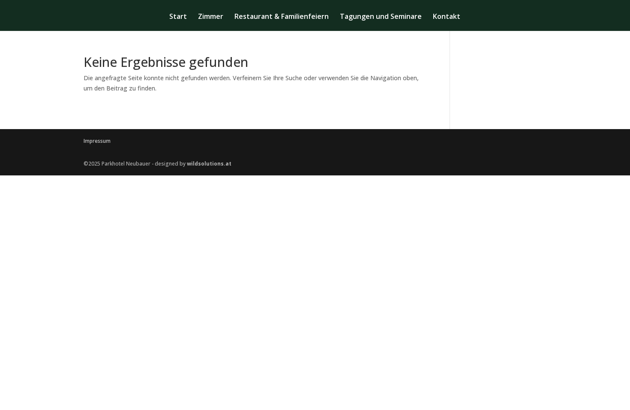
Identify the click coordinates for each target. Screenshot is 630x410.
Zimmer (210, 17)
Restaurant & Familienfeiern (281, 17)
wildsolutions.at (209, 163)
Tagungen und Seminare (381, 17)
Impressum (97, 141)
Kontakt (446, 17)
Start (178, 17)
